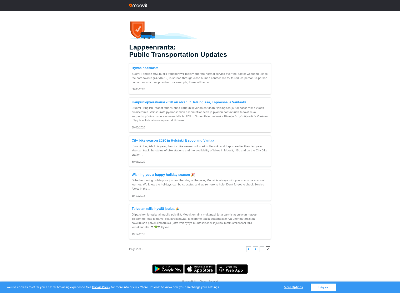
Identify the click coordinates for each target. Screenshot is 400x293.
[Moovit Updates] (200, 5)
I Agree (323, 287)
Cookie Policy (101, 287)
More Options (293, 287)
